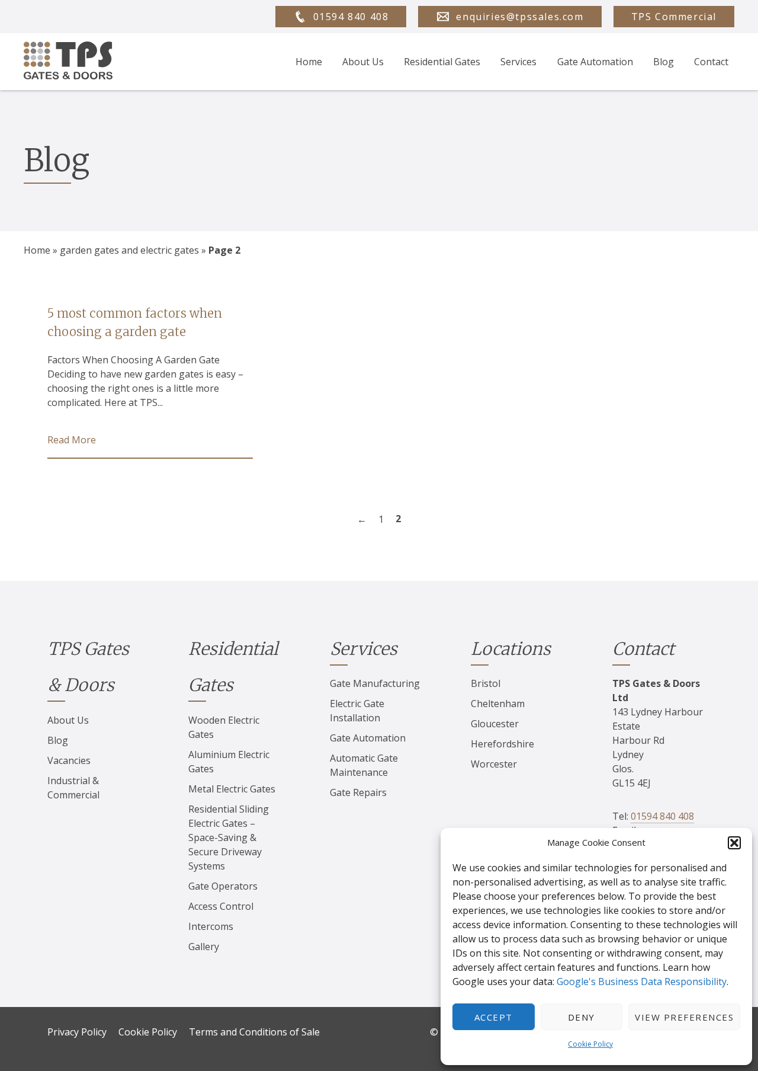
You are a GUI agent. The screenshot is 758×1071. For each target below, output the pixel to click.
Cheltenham (498, 703)
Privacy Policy (77, 1031)
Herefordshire (502, 743)
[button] (734, 843)
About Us (363, 61)
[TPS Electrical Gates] (68, 61)
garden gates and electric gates (129, 250)
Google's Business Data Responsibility (642, 981)
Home (309, 61)
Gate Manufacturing (375, 683)
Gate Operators (223, 886)
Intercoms (210, 926)
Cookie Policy (590, 1044)
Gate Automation (595, 61)
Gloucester (495, 723)
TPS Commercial (674, 16)
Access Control (220, 906)
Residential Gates (442, 61)
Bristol (485, 683)
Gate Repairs (358, 792)
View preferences (684, 1017)
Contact (711, 61)
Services (518, 61)
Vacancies (69, 760)
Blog (663, 61)
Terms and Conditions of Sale (254, 1031)
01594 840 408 (662, 816)
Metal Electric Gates (231, 788)
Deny (581, 1017)
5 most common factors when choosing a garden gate (134, 322)
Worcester (494, 764)
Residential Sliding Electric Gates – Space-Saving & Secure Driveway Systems (228, 837)
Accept (493, 1017)
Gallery (203, 946)
